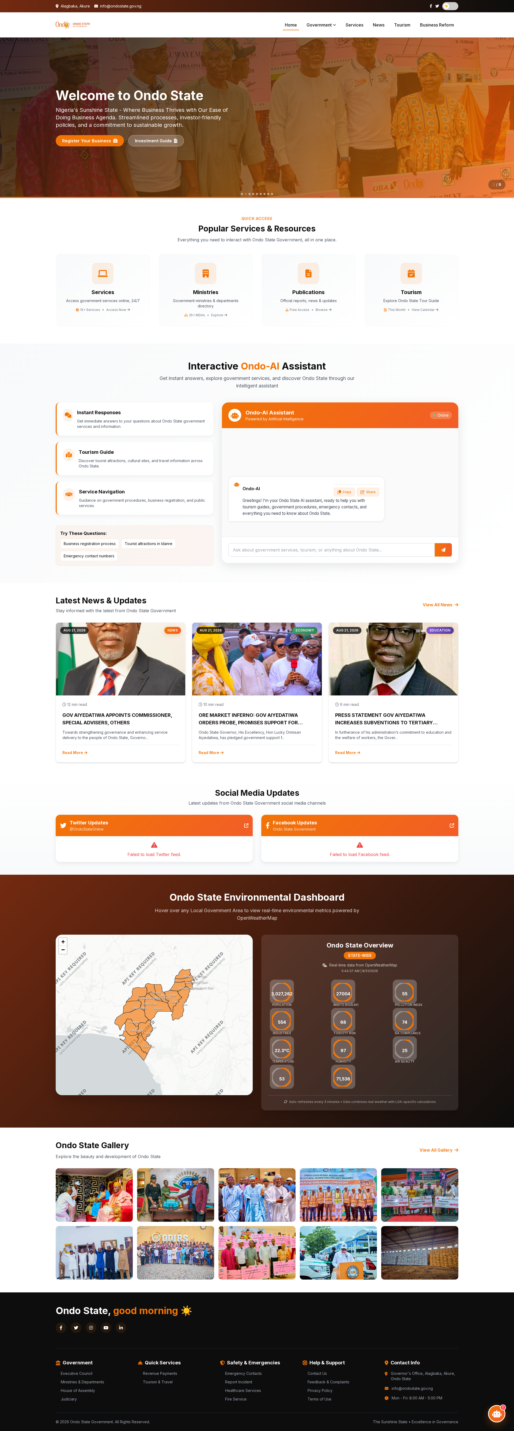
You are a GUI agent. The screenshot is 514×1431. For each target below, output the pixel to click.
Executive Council (76, 1373)
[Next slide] (503, 117)
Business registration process (90, 543)
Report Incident (238, 1382)
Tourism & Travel (158, 1382)
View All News (438, 604)
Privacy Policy (320, 1390)
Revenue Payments (160, 1373)
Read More (72, 752)
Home (291, 25)
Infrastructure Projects (86, 137)
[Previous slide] (10, 117)
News (378, 25)
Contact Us (317, 1373)
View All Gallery (436, 1150)
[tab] (242, 194)
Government (319, 25)
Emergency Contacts (243, 1373)
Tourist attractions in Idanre (148, 543)
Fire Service (236, 1399)
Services (354, 25)
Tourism (402, 25)
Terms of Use (319, 1399)
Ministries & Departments (82, 1382)
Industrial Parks (151, 137)
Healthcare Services (243, 1390)
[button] (63, 942)
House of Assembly (78, 1390)
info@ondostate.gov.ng (120, 6)
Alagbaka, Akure (75, 6)
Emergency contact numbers (89, 556)
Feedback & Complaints (328, 1382)
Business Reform (437, 25)
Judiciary (69, 1399)
